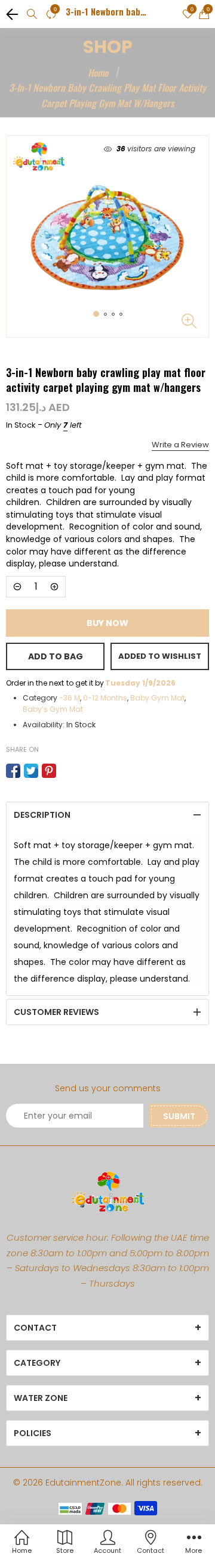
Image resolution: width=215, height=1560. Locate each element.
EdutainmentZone (83, 1483)
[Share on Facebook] (13, 771)
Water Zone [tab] (40, 1398)
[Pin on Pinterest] (49, 771)
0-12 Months (105, 698)
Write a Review (180, 444)
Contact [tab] (35, 1328)
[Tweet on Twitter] (31, 771)
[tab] (107, 815)
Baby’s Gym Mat (53, 709)
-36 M (69, 698)
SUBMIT (179, 1116)
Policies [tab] (32, 1433)
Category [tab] (37, 1363)
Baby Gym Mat (157, 698)
